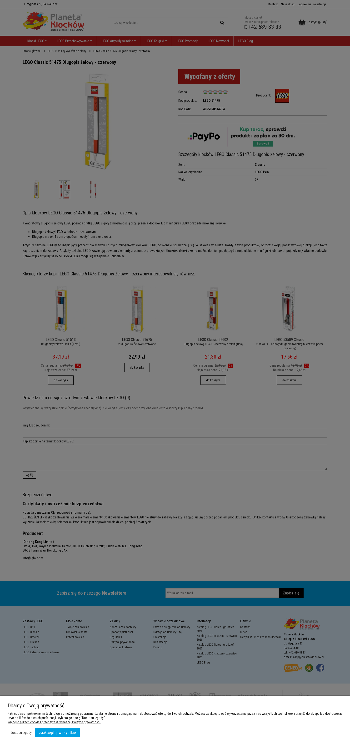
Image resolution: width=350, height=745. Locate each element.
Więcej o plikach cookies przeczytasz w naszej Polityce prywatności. (54, 722)
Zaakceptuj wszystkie (57, 732)
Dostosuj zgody (21, 733)
